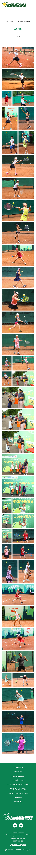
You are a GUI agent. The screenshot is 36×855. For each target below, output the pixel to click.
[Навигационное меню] (32, 4)
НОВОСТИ (18, 772)
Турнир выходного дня (18, 793)
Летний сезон (18, 780)
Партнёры (18, 798)
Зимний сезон (18, 776)
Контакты (18, 802)
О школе (17, 767)
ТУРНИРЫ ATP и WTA (18, 789)
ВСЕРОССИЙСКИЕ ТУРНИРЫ (17, 785)
